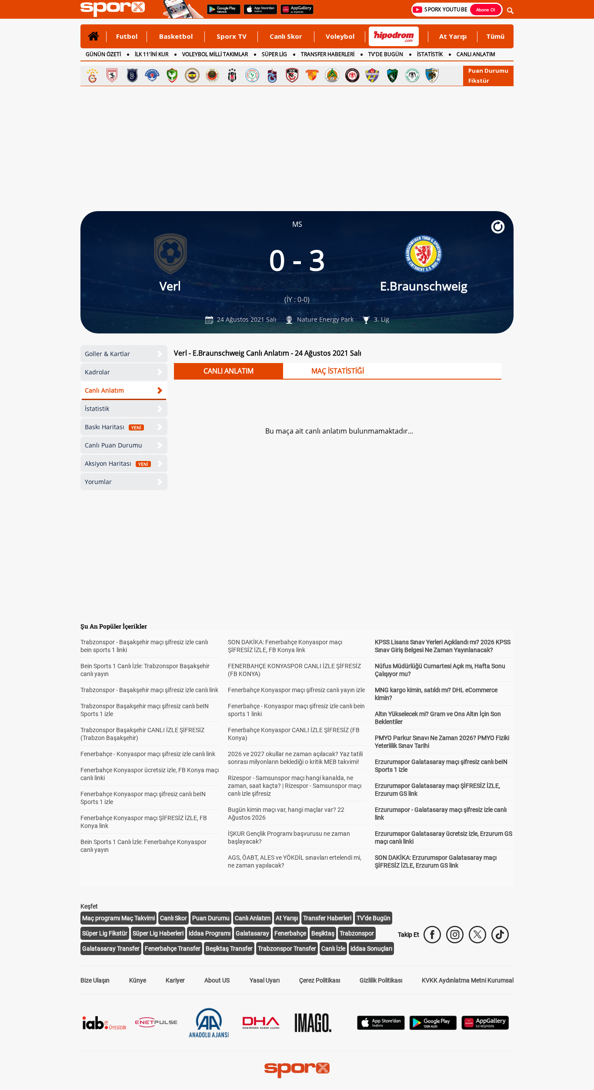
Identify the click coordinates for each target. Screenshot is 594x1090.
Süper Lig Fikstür (104, 933)
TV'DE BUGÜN (385, 54)
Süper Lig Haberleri (158, 933)
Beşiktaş (322, 933)
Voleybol (340, 36)
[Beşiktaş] (232, 75)
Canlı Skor (286, 36)
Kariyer (175, 980)
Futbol (126, 36)
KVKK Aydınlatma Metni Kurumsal (468, 980)
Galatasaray (252, 933)
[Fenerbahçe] (192, 75)
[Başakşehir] (132, 75)
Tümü (495, 36)
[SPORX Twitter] (477, 934)
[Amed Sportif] (172, 75)
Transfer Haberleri (327, 918)
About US (217, 980)
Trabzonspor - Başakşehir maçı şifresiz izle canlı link (149, 689)
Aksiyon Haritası (116, 463)
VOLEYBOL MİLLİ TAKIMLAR (215, 54)
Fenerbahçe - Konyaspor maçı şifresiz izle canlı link (147, 753)
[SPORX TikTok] (500, 934)
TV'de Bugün (373, 918)
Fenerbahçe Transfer (172, 948)
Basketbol (176, 36)
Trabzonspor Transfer (287, 948)
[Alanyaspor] (332, 75)
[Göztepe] (312, 75)
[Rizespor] (252, 75)
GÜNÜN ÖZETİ (103, 54)
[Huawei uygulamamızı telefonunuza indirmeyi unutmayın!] (294, 13)
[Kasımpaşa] (152, 75)
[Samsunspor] (112, 75)
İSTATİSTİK (430, 54)
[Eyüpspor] (372, 75)
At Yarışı (453, 36)
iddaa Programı (209, 933)
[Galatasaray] (92, 75)
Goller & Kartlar (107, 354)
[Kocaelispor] (392, 75)
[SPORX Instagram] (454, 934)
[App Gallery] (485, 1027)
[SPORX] (297, 1070)
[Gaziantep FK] (292, 75)
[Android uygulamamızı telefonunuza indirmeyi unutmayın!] (221, 13)
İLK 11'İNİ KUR (151, 54)
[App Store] (381, 1027)
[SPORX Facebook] (432, 934)
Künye (137, 980)
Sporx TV (232, 36)
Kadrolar (97, 372)
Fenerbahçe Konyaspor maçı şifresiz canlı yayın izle (296, 689)
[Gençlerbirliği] (212, 75)
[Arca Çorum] (352, 75)
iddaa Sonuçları (371, 948)
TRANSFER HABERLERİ (327, 54)
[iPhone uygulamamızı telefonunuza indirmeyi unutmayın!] (257, 13)
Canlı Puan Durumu (113, 445)
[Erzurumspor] (432, 75)
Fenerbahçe (290, 933)
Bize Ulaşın (95, 980)
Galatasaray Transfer (111, 948)
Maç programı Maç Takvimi (118, 918)
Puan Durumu (488, 70)
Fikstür (478, 80)
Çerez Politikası (319, 980)
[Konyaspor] (412, 75)
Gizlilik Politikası (381, 980)
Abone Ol (485, 10)
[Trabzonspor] (272, 75)
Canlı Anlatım (104, 390)
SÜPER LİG (274, 54)
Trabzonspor (357, 933)
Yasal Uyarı (265, 980)
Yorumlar (98, 482)
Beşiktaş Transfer (229, 948)
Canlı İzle (333, 948)
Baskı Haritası (113, 427)
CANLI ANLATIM (476, 54)
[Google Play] (433, 1027)
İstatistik (97, 408)
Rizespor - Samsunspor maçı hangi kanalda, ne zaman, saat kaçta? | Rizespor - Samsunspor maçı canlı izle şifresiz (294, 785)
